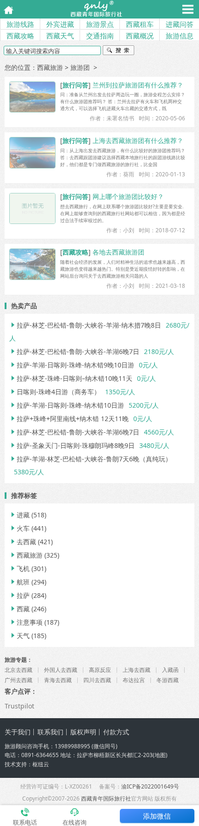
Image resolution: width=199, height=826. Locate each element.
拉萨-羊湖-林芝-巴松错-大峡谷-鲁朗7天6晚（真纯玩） (90, 458)
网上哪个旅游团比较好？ (128, 196)
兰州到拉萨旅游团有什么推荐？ (138, 85)
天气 (19, 635)
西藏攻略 (20, 35)
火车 (19, 528)
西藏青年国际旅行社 (106, 798)
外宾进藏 (60, 24)
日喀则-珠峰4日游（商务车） (54, 391)
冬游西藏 (167, 680)
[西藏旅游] (95, 9)
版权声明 (83, 731)
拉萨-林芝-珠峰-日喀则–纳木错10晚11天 (70, 378)
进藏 (19, 514)
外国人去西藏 (60, 670)
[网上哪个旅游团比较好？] (32, 208)
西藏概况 (140, 35)
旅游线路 (20, 24)
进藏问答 (179, 24)
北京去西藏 (18, 670)
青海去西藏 (58, 680)
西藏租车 (140, 24)
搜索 (118, 51)
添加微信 (157, 815)
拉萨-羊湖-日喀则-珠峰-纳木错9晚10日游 (71, 364)
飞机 (19, 568)
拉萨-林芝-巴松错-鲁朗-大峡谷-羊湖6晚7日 (74, 351)
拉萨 (19, 595)
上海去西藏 (136, 670)
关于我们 (18, 731)
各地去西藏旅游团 (118, 252)
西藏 (19, 608)
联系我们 (50, 731)
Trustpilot (19, 706)
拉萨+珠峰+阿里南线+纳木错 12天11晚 (69, 418)
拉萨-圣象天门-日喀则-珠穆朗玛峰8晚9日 (72, 445)
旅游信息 (179, 35)
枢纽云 (40, 764)
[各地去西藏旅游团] (32, 264)
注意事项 (26, 622)
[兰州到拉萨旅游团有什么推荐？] (32, 97)
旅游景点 (100, 24)
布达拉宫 (134, 680)
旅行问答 (75, 85)
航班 (19, 582)
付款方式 (116, 731)
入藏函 (170, 670)
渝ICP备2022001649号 (150, 786)
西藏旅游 (50, 67)
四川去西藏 (97, 680)
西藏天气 (60, 35)
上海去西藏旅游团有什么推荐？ (138, 140)
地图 (160, 755)
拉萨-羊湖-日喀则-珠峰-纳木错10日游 (66, 405)
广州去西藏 (18, 680)
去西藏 (22, 541)
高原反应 (100, 670)
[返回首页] (6, 9)
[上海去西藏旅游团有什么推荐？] (32, 152)
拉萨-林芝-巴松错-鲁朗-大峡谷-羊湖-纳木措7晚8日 (85, 325)
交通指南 (100, 35)
